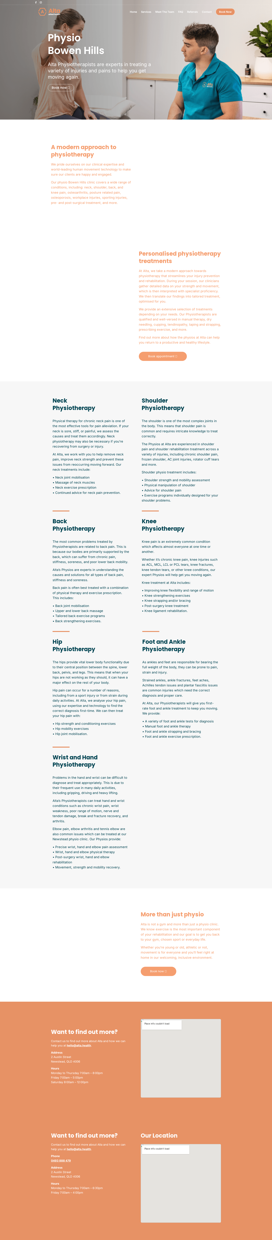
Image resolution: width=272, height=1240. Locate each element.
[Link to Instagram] (40, 2)
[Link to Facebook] (36, 2)
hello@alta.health (79, 1045)
